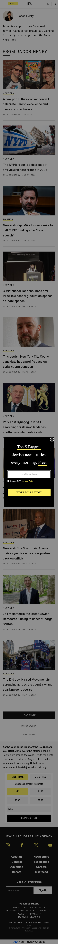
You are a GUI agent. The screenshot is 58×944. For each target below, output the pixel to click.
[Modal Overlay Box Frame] (29, 472)
